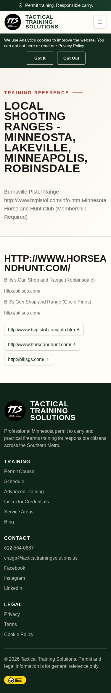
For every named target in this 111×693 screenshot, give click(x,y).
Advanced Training (24, 491)
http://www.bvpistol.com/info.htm (41, 329)
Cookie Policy (18, 634)
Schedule (14, 481)
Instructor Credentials (26, 501)
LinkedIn (13, 588)
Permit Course (19, 471)
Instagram (14, 578)
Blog (9, 521)
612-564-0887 (19, 547)
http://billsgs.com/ (26, 359)
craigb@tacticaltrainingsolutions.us (41, 558)
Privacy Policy (71, 45)
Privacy (12, 614)
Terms (10, 624)
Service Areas (18, 511)
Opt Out (71, 58)
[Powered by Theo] (15, 680)
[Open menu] (100, 22)
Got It (40, 58)
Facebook (14, 568)
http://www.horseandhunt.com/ (39, 344)
